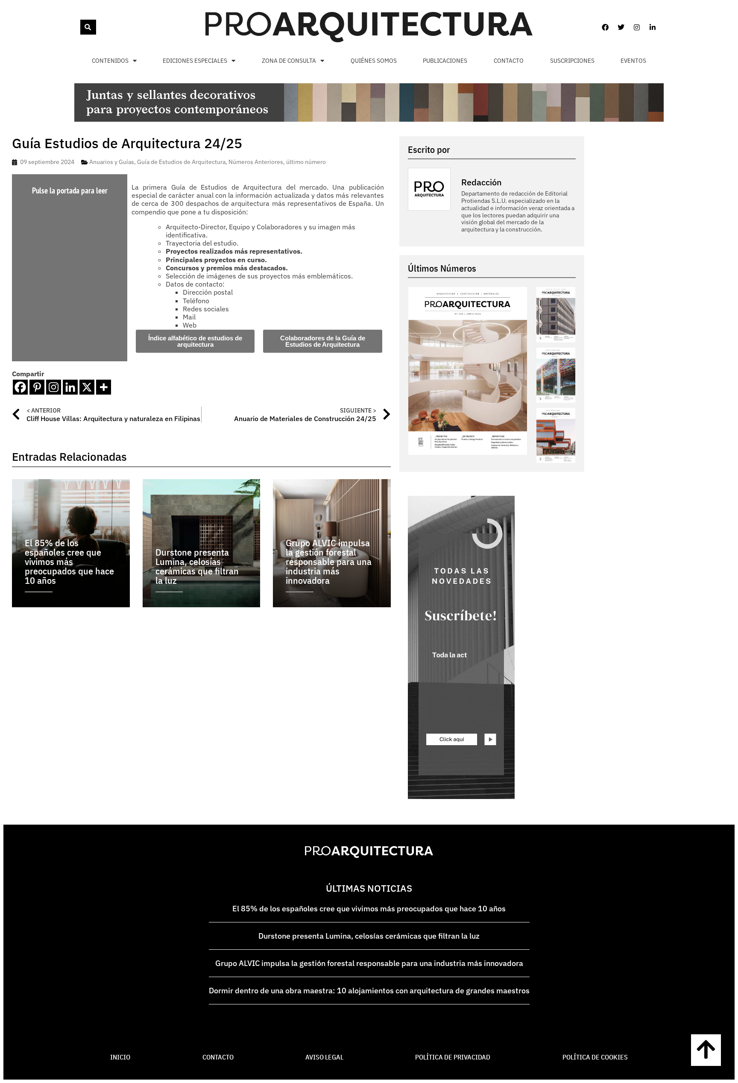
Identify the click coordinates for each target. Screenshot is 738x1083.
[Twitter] (621, 27)
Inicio (120, 1057)
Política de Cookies (595, 1057)
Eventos (633, 60)
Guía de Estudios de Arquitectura (181, 162)
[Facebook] (605, 27)
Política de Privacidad (452, 1057)
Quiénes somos (374, 60)
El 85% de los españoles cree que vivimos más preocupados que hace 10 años (369, 908)
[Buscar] (88, 27)
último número (306, 162)
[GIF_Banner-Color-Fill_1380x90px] (369, 119)
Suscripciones (572, 60)
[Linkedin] (652, 27)
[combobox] (79, 27)
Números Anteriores (255, 162)
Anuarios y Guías (111, 162)
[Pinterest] (36, 387)
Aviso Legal (324, 1057)
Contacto (509, 60)
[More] (103, 387)
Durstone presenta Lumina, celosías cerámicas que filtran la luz (369, 936)
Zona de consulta (289, 60)
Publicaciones (445, 60)
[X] (86, 387)
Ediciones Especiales (195, 60)
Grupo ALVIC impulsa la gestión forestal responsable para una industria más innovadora (369, 963)
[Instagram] (637, 27)
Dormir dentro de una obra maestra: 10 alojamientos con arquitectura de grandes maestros (369, 990)
